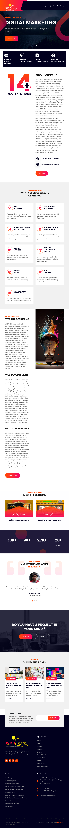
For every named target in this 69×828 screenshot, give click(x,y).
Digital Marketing (10, 792)
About (38, 743)
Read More (9, 699)
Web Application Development (14, 789)
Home (39, 740)
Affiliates (39, 760)
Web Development (42, 766)
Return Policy (41, 763)
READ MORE (41, 173)
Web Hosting (9, 806)
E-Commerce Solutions (12, 783)
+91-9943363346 (45, 788)
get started (57, 5)
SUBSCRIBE (53, 718)
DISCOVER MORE (31, 38)
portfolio (39, 746)
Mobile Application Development (14, 786)
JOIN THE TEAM (12, 475)
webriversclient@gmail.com (48, 795)
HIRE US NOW (26, 637)
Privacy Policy (41, 758)
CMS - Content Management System (16, 798)
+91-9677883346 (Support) (48, 791)
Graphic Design (9, 801)
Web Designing (9, 778)
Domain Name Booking (12, 804)
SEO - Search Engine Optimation (14, 795)
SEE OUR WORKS (42, 637)
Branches (39, 749)
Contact (39, 752)
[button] (32, 45)
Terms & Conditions (43, 755)
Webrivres (60, 822)
